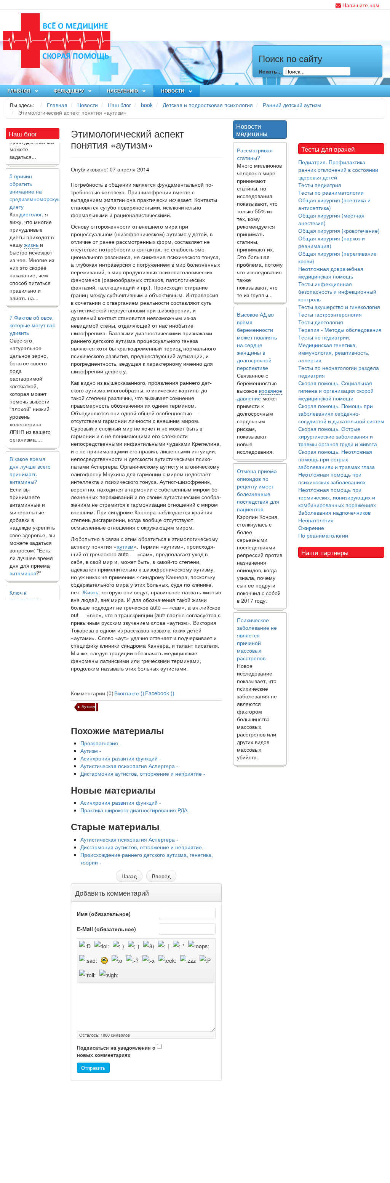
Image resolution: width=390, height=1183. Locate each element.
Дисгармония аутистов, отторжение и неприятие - (142, 773)
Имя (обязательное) (104, 913)
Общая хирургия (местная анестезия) (331, 219)
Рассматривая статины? (255, 154)
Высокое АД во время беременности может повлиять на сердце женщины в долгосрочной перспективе (257, 341)
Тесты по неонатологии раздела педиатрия (338, 371)
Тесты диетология (320, 322)
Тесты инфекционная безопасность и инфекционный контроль (337, 291)
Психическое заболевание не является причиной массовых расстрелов (257, 639)
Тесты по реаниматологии (331, 192)
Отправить (93, 1067)
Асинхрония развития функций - (120, 758)
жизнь (31, 235)
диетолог (30, 204)
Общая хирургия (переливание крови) (337, 257)
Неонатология (316, 520)
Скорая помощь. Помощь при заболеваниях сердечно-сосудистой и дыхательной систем (341, 413)
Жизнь (90, 592)
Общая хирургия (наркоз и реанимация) (331, 242)
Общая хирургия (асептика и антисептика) (334, 203)
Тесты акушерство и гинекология (339, 307)
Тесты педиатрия (319, 185)
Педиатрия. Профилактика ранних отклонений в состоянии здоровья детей (338, 169)
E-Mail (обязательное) (106, 929)
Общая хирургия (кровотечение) (339, 230)
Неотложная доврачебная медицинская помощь (330, 272)
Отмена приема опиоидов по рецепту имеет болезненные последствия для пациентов (258, 490)
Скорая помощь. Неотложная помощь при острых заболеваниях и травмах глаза (336, 459)
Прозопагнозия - (100, 743)
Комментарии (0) (92, 693)
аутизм (125, 546)
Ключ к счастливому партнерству (25, 590)
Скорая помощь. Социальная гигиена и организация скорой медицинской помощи (336, 390)
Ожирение (311, 527)
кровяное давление (259, 394)
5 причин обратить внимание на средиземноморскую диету (35, 181)
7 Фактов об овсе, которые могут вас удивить (32, 315)
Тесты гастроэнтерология (330, 314)
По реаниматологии (323, 535)
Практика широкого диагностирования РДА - (135, 810)
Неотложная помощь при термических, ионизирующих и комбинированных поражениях (337, 497)
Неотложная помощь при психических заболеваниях (332, 478)
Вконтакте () (129, 693)
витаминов (23, 563)
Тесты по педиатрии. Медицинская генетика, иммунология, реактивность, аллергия (333, 348)
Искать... (270, 71)
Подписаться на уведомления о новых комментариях (116, 1051)
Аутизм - (90, 750)
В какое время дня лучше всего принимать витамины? (30, 460)
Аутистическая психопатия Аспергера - (129, 766)
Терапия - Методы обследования (340, 329)
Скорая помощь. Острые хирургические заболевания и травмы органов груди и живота (337, 436)
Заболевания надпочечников (334, 512)
